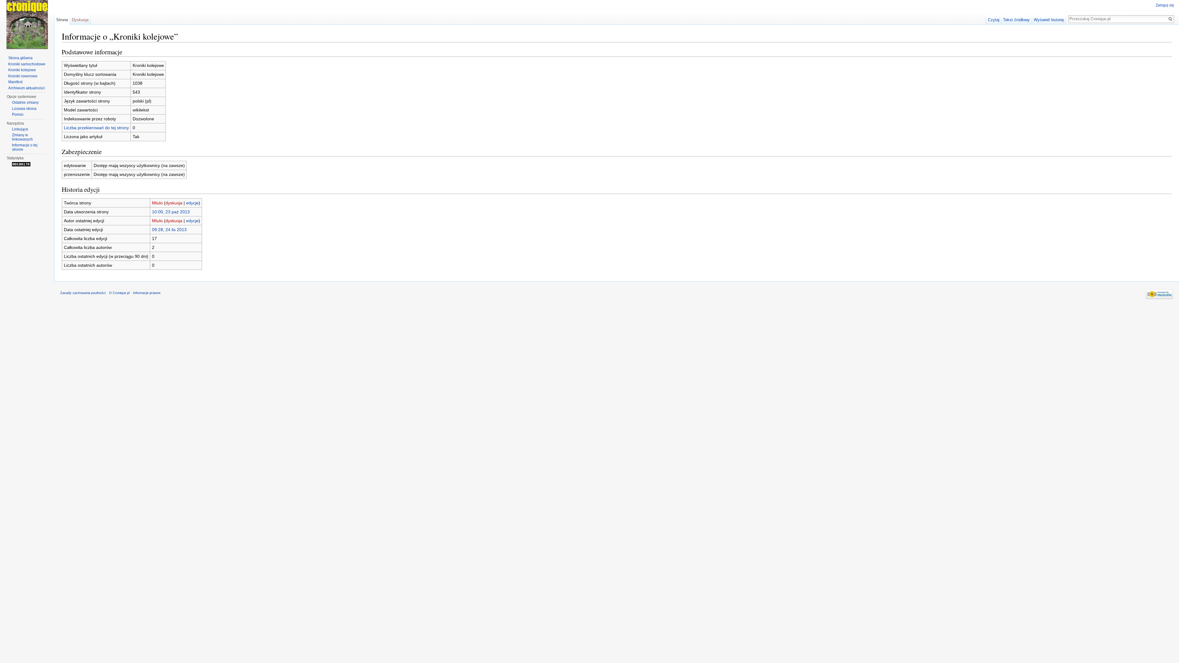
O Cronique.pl (119, 293)
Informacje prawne (147, 293)
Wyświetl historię (1049, 19)
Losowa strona (24, 109)
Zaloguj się (1165, 5)
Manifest (15, 82)
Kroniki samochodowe (26, 64)
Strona (62, 19)
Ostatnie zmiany (25, 102)
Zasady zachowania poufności (83, 293)
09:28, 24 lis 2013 (169, 229)
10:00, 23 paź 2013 (171, 211)
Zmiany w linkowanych (22, 137)
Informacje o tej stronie (24, 147)
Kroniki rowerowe (22, 76)
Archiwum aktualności (26, 88)
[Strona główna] (27, 24)
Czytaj (993, 19)
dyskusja (173, 202)
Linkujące (20, 129)
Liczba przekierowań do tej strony (96, 127)
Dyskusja (80, 19)
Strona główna (20, 58)
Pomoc (18, 114)
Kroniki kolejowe (22, 70)
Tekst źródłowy (1016, 19)
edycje (192, 202)
